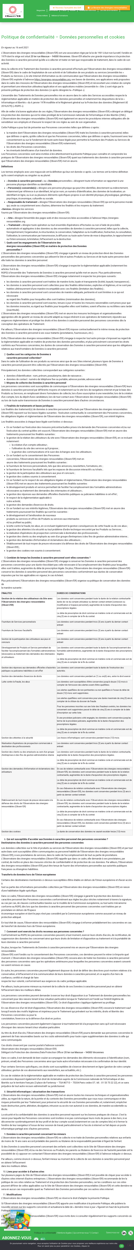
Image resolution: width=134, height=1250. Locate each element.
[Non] (130, 1245)
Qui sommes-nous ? (81, 1233)
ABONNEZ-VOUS (16, 1238)
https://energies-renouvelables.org (52, 79)
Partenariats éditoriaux (87, 10)
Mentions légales (64, 1233)
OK (121, 1246)
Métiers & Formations (60, 16)
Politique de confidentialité (45, 1233)
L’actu (64, 10)
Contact (94, 1233)
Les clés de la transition (109, 10)
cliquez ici (85, 1246)
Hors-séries (53, 10)
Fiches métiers (42, 16)
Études (72, 10)
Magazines (41, 10)
